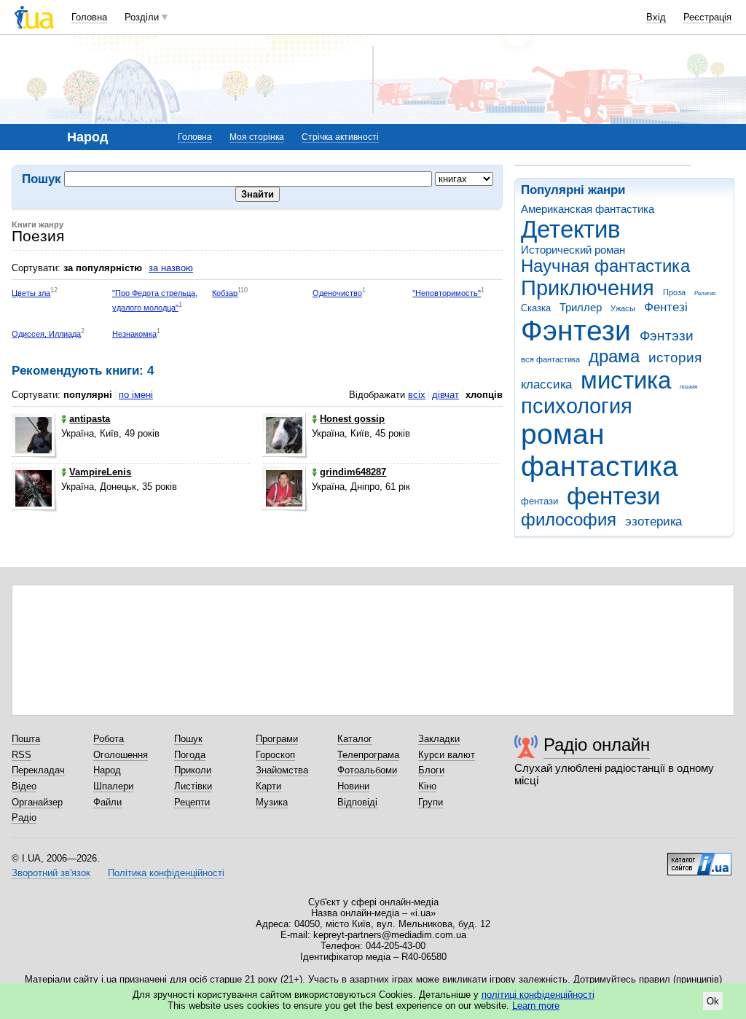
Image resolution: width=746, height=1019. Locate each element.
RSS (21, 754)
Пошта (26, 738)
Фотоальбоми (367, 770)
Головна (89, 17)
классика (546, 384)
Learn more (536, 1005)
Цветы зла (31, 293)
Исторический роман (573, 249)
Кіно (427, 786)
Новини (353, 786)
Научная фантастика (605, 266)
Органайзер (37, 802)
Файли (107, 802)
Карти (268, 786)
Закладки (439, 738)
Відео (24, 786)
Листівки (193, 786)
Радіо (24, 817)
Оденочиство (337, 293)
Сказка (536, 307)
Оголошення (120, 754)
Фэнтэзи (667, 335)
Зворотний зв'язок (51, 872)
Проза (674, 292)
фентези (613, 496)
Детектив (571, 229)
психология (576, 406)
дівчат (445, 394)
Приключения (587, 288)
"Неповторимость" (446, 293)
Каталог (354, 738)
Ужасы (622, 308)
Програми (277, 738)
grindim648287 (353, 471)
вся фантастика (550, 359)
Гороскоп (275, 754)
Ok (713, 1001)
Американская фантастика (587, 209)
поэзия (688, 386)
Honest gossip (352, 418)
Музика (272, 802)
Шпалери (113, 786)
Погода (189, 754)
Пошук (188, 738)
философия (568, 519)
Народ (107, 770)
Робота (108, 738)
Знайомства (282, 770)
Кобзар (224, 293)
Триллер (581, 307)
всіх (416, 394)
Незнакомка (134, 333)
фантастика (599, 466)
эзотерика (653, 521)
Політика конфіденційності (166, 872)
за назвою (171, 267)
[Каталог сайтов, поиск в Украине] (699, 858)
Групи (430, 802)
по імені (136, 394)
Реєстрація (707, 17)
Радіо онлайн (596, 744)
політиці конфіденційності (538, 994)
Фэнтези (576, 330)
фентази (539, 501)
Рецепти (192, 802)
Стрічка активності (340, 137)
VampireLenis (100, 471)
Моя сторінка (256, 137)
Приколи (192, 770)
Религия (704, 293)
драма (614, 356)
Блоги (431, 770)
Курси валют (446, 754)
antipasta (89, 418)
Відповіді (357, 802)
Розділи (142, 17)
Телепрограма (368, 754)
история (675, 357)
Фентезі (666, 307)
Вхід (656, 17)
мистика (626, 380)
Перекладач (38, 770)
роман (563, 434)
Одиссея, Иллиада (46, 333)
